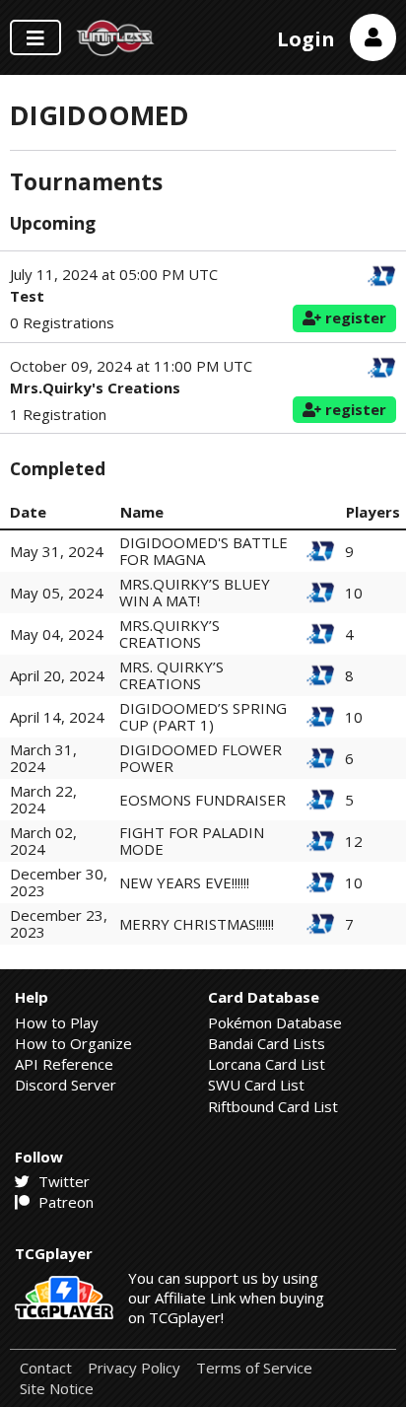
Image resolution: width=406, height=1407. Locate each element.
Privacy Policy (134, 1368)
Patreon (64, 1202)
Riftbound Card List (273, 1106)
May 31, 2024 (56, 551)
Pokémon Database (275, 1022)
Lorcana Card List (266, 1064)
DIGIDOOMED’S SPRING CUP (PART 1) (203, 716)
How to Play (57, 1022)
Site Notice (57, 1388)
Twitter (62, 1181)
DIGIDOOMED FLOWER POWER (200, 757)
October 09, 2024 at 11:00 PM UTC (131, 366)
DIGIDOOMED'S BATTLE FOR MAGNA (203, 550)
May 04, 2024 (56, 634)
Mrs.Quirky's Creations (95, 387)
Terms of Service (254, 1368)
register (353, 317)
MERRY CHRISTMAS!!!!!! (196, 924)
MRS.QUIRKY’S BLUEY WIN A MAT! (194, 592)
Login (306, 39)
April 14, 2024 (57, 717)
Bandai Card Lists (266, 1043)
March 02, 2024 (43, 840)
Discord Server (65, 1084)
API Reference (64, 1064)
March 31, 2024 (43, 757)
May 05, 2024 (56, 592)
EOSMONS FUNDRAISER (202, 799)
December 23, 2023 (58, 923)
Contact (46, 1368)
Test (27, 296)
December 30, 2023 (58, 882)
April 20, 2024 (57, 675)
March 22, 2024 (43, 799)
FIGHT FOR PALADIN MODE (191, 840)
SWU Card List (256, 1084)
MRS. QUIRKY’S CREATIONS (171, 675)
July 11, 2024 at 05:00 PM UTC (114, 274)
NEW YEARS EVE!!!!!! (184, 882)
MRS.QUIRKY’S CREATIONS (169, 633)
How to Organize (73, 1043)
